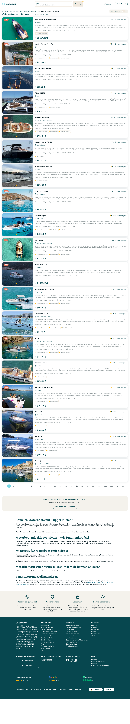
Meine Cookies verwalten (100, 666)
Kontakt (94, 663)
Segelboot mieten (72, 632)
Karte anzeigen (115, 11)
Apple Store (29, 660)
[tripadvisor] (88, 677)
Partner (70, 689)
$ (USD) (108, 689)
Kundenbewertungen (48, 642)
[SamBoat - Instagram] (71, 660)
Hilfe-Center (95, 659)
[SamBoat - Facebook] (67, 660)
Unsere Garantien (47, 630)
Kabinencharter (71, 642)
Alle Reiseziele (96, 636)
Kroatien (94, 625)
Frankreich (95, 630)
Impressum (37, 689)
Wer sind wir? (45, 625)
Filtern (79, 3)
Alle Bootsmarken (72, 646)
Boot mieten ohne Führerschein (77, 640)
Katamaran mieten (72, 634)
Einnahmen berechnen (48, 634)
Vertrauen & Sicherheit (49, 632)
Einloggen (122, 4)
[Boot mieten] (9, 3)
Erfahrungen (45, 648)
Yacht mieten (70, 630)
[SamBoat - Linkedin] (75, 660)
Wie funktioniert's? (98, 661)
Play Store (28, 665)
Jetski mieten (71, 636)
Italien (93, 632)
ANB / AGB (62, 689)
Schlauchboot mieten (73, 627)
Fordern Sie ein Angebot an (65, 507)
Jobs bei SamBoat (47, 627)
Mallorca (94, 627)
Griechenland (95, 634)
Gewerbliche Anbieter (48, 636)
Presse (43, 644)
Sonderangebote (71, 644)
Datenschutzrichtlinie (50, 689)
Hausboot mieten (72, 638)
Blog (42, 650)
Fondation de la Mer (48, 646)
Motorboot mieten (72, 625)
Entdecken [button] (107, 4)
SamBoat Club (46, 640)
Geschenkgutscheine (48, 638)
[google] (53, 677)
